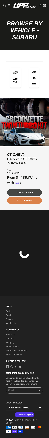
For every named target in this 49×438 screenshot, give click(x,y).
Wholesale (11, 323)
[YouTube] (20, 366)
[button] (15, 143)
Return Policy (12, 346)
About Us (10, 334)
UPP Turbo (20, 420)
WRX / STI (15, 80)
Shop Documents (14, 354)
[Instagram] (11, 366)
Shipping (10, 342)
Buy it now (24, 200)
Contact (10, 338)
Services (10, 315)
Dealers (9, 319)
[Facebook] (7, 366)
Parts (8, 311)
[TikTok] (15, 366)
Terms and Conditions (16, 350)
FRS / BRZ (34, 81)
